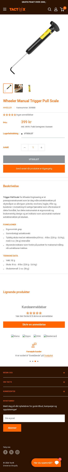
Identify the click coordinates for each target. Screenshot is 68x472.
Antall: (6, 147)
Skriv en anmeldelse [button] (34, 324)
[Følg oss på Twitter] (11, 452)
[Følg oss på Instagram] (17, 452)
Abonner (12, 428)
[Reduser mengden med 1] (24, 147)
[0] (62, 9)
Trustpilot (48, 355)
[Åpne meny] (4, 9)
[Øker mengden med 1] (41, 147)
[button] (9, 115)
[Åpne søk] (49, 9)
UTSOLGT (34, 159)
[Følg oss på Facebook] (5, 452)
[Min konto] (55, 9)
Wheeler (7, 108)
